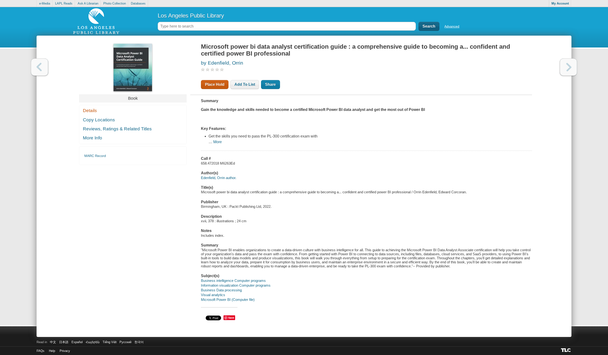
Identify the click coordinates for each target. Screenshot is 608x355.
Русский (125, 342)
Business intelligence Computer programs (233, 281)
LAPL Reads (63, 3)
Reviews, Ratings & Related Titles (117, 128)
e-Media (44, 3)
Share (270, 84)
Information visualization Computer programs (236, 285)
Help (52, 351)
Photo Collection (114, 3)
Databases (138, 3)
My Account (560, 3)
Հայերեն (93, 342)
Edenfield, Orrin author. (218, 178)
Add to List (244, 84)
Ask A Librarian (88, 3)
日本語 (63, 342)
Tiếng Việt (110, 342)
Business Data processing (221, 290)
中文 (53, 342)
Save (231, 317)
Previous (39, 67)
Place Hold (214, 84)
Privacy (65, 351)
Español (77, 342)
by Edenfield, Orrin (222, 63)
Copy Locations (99, 119)
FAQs (40, 351)
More (217, 142)
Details (90, 110)
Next (568, 67)
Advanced (451, 26)
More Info (92, 137)
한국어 (139, 342)
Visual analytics (213, 295)
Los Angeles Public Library (191, 15)
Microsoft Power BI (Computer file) (228, 300)
